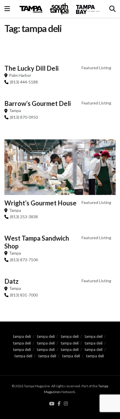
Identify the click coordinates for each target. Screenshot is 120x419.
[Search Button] (112, 8)
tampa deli (22, 336)
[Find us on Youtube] (51, 404)
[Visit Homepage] (59, 8)
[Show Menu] (7, 8)
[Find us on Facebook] (59, 404)
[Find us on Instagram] (66, 404)
